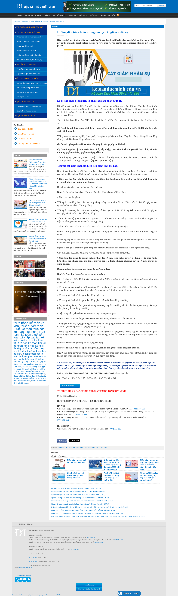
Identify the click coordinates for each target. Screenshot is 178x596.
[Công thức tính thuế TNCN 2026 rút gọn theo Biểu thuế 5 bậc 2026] (20, 163)
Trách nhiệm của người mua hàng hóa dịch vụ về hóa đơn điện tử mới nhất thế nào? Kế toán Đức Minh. (38, 183)
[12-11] (19, 277)
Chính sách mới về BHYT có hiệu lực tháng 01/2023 (75, 475)
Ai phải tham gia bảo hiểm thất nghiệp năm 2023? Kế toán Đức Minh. (78, 495)
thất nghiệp (103, 447)
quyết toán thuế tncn (28, 378)
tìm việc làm (70, 447)
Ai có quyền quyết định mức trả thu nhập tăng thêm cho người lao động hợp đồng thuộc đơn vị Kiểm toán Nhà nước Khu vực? (98, 516)
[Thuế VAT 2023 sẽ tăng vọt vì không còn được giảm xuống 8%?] (95, 477)
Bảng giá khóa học (68, 385)
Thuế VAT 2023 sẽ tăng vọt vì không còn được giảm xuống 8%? (111, 476)
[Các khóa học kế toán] (97, 11)
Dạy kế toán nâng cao (25, 102)
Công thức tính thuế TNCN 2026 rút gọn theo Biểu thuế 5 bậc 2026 (37, 162)
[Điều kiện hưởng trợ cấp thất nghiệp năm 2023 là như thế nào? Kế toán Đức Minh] (131, 464)
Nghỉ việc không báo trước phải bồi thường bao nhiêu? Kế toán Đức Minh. (80, 498)
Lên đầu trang (89, 585)
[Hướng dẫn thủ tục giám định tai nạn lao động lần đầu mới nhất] (20, 240)
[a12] (19, 267)
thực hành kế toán (27, 323)
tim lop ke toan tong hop (30, 344)
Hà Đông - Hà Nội (25, 139)
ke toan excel (29, 354)
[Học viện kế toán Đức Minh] (35, 5)
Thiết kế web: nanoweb (24, 575)
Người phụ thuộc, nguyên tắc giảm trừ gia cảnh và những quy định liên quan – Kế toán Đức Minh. (88, 513)
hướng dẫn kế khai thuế (23, 369)
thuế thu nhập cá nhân (36, 371)
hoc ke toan (30, 342)
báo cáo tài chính (24, 381)
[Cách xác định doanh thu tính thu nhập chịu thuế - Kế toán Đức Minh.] (20, 204)
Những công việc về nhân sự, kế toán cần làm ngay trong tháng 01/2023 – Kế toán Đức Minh (113, 464)
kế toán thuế (30, 329)
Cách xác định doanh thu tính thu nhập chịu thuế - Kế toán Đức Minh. (37, 203)
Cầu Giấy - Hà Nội (25, 129)
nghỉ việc (62, 447)
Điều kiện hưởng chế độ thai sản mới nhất (76, 461)
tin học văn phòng (29, 367)
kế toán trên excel (22, 383)
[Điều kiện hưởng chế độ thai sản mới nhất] (58, 464)
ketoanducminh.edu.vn (26, 567)
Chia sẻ (64, 441)
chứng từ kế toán (20, 376)
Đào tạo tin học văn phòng (27, 78)
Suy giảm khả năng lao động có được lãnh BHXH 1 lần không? (76, 488)
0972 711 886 (115, 429)
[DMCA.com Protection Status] (23, 582)
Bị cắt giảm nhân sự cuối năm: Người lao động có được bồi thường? (78, 491)
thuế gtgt (41, 367)
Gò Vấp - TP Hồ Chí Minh (29, 144)
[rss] (117, 15)
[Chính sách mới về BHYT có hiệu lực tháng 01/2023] (58, 477)
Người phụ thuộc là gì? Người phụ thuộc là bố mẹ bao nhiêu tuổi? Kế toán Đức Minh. (83, 510)
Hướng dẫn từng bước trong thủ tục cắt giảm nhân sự (47, 21)
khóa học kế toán (64, 595)
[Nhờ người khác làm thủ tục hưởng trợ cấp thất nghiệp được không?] (131, 477)
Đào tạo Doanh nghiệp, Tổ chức (29, 27)
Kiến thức (25, 21)
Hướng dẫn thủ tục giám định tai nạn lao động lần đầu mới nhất (37, 238)
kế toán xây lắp (28, 336)
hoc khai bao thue (26, 364)
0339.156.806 (139, 409)
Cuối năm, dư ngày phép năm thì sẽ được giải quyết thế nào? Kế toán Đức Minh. (82, 501)
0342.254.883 (81, 414)
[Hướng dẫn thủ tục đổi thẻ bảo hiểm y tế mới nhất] (20, 223)
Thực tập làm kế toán (25, 116)
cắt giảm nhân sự (91, 447)
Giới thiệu (22, 524)
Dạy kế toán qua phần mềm (27, 64)
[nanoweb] (30, 313)
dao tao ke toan (19, 374)
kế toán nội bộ (23, 371)
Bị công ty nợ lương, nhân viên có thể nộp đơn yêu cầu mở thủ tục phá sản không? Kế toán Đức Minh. (89, 507)
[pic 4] (40, 277)
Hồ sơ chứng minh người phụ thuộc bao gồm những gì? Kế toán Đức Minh (80, 504)
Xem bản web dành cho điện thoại (89, 589)
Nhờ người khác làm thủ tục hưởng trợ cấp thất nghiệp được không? (149, 476)
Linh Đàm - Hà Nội (26, 134)
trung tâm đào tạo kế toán (20, 595)
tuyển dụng (80, 447)
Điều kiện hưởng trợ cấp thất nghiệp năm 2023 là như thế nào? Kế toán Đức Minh (149, 464)
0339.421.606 (63, 420)
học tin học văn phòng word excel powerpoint (43, 595)
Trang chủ (17, 21)
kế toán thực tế (31, 376)
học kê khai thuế (23, 351)
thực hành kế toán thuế (29, 333)
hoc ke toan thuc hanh (29, 330)
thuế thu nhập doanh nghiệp (35, 374)
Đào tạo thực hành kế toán (28, 32)
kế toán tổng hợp (34, 348)
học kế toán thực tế (27, 359)
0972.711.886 (131, 593)
